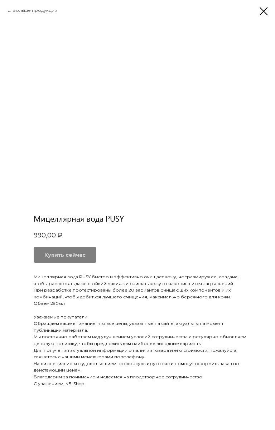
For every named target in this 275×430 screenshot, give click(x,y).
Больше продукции (35, 10)
